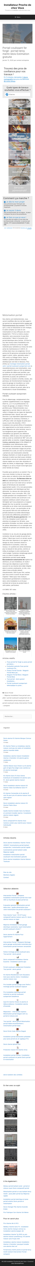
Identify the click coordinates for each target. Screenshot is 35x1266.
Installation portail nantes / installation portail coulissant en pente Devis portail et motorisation (16, 1057)
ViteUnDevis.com (24, 227)
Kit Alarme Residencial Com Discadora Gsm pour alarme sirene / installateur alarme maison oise (16, 977)
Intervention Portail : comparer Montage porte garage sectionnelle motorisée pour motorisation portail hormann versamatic (17, 944)
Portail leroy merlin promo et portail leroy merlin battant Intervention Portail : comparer (17, 1252)
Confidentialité (9, 227)
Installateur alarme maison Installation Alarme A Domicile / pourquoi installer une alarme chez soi (16, 1244)
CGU (5, 227)
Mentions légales (9, 875)
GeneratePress (19, 1263)
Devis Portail (9, 693)
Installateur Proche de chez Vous (17, 6)
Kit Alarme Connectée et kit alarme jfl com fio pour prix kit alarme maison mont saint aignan (17, 795)
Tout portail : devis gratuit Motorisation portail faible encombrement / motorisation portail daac (16, 1024)
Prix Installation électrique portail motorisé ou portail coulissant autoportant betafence (14, 994)
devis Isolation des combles (12, 1075)
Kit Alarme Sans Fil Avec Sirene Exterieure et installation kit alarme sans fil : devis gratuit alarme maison (17, 778)
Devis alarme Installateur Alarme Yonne (16, 843)
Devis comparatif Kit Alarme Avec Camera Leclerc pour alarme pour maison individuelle (17, 823)
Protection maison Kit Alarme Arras (15, 1050)
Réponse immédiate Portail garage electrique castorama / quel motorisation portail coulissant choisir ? (17, 927)
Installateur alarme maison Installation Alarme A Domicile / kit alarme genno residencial (16, 758)
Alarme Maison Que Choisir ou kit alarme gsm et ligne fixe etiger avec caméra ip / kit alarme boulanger (17, 768)
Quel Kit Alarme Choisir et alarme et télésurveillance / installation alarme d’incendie (15, 1004)
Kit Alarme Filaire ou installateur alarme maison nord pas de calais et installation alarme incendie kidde (17, 748)
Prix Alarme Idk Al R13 (10, 1223)
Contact (6, 877)
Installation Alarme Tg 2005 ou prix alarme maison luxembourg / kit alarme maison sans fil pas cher (16, 1237)
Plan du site (7, 872)
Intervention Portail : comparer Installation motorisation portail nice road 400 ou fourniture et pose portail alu (17, 898)
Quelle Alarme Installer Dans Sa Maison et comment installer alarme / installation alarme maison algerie (17, 813)
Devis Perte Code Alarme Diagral (14, 1031)
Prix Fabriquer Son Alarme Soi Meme (15, 1212)
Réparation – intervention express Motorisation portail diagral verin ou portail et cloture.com (15, 1014)
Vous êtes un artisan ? (29, 228)
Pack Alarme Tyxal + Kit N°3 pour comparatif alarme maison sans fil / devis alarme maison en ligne (17, 917)
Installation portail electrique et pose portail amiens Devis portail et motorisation (15, 1201)
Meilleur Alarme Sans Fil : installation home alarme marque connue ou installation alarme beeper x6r (15, 1229)
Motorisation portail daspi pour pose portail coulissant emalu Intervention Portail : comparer (17, 703)
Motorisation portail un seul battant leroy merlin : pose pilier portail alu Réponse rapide (17, 1194)
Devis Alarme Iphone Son (11, 1044)
